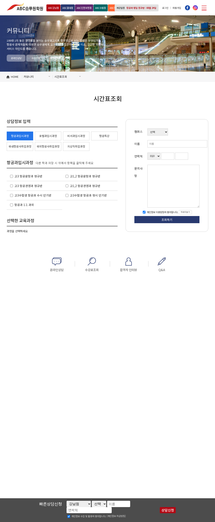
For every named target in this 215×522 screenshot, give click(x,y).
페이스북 (187, 7)
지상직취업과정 (76, 146)
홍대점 (67, 7)
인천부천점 (84, 7)
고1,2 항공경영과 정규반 (85, 186)
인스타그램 (195, 7)
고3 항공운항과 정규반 (28, 176)
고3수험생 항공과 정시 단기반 (88, 195)
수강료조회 (55, 58)
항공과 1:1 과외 (24, 205)
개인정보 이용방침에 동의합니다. (162, 212)
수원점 (100, 7)
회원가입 (177, 7)
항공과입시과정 (20, 136)
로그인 (165, 7)
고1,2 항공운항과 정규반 (85, 176)
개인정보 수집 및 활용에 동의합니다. (88, 516)
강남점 (53, 7)
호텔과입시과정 (48, 136)
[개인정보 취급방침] (116, 516)
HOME (14, 77)
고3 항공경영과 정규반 (28, 186)
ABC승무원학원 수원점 (25, 7)
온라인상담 (16, 58)
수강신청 (35, 58)
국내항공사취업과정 (20, 146)
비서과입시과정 (76, 136)
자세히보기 (185, 212)
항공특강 (104, 136)
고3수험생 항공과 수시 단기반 (32, 195)
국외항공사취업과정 (48, 146)
